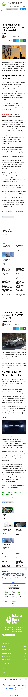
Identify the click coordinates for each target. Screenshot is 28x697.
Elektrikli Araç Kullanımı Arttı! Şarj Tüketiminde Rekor (7, 231)
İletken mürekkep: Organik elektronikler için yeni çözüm (7, 296)
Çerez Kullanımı (7, 675)
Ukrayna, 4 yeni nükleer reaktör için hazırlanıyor (7, 281)
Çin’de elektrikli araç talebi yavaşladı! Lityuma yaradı (20, 281)
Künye (3, 672)
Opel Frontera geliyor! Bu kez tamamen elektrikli (7, 286)
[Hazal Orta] (3, 36)
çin (3, 212)
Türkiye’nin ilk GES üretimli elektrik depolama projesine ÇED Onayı (21, 296)
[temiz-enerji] (14, 619)
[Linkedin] (24, 40)
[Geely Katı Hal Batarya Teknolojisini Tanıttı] (8, 254)
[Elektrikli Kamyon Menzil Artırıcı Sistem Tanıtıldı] (8, 239)
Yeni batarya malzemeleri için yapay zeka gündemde (20, 291)
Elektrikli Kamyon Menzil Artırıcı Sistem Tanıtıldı (7, 245)
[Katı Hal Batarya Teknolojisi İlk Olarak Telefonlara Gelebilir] (20, 239)
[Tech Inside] (8, 601)
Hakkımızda (5, 668)
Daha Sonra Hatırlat (12, 9)
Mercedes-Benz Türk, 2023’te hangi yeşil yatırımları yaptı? (7, 291)
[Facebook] (14, 40)
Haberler (4, 33)
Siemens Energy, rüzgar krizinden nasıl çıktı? (20, 286)
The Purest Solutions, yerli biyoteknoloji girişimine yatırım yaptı (20, 276)
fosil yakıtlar (20, 212)
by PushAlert (4, 10)
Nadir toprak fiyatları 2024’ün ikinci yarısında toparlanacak (6, 270)
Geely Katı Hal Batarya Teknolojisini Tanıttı (6, 261)
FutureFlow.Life (6, 664)
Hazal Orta (8, 36)
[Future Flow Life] (14, 605)
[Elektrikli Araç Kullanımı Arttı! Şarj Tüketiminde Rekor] (8, 224)
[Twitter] (17, 40)
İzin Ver (23, 9)
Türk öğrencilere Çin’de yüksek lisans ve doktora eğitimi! (20, 270)
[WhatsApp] (21, 40)
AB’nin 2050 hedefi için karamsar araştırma (7, 275)
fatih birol (10, 212)
